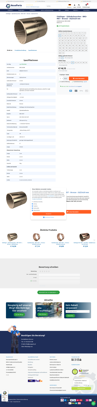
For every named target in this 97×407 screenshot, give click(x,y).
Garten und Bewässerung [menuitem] (47, 10)
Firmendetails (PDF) (11, 372)
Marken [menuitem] (67, 10)
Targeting (35, 205)
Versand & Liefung (32, 369)
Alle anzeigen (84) (69, 57)
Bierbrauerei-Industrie (55, 364)
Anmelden (70, 315)
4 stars (47, 271)
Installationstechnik (54, 380)
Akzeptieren (48, 213)
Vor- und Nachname (31, 274)
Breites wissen (53, 359)
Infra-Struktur (53, 367)
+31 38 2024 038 (28, 341)
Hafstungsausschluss (11, 399)
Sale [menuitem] (60, 10)
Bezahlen (30, 364)
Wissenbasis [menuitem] (86, 10)
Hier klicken (42, 314)
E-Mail (35, 277)
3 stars (45, 271)
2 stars (43, 271)
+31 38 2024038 (9, 369)
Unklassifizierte (36, 210)
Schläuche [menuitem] (11, 10)
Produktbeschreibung (20, 50)
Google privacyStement (37, 199)
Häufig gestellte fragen (33, 375)
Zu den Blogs (19, 314)
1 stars (40, 271)
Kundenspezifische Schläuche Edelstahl (59, 377)
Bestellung (30, 362)
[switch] (4, 400)
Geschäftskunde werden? (34, 359)
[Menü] (7, 391)
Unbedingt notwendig (37, 201)
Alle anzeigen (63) (63, 65)
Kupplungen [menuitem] (21, 10)
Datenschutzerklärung (22, 399)
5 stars (49, 271)
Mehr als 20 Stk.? (71, 86)
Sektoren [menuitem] (76, 10)
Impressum (30, 377)
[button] (69, 6)
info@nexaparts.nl (30, 344)
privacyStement (51, 195)
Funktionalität (36, 208)
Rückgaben (30, 367)
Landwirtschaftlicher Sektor (56, 369)
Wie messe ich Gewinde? (56, 387)
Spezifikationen (32, 50)
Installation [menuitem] (33, 10)
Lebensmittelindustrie (55, 362)
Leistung (35, 203)
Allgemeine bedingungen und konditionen (37, 372)
